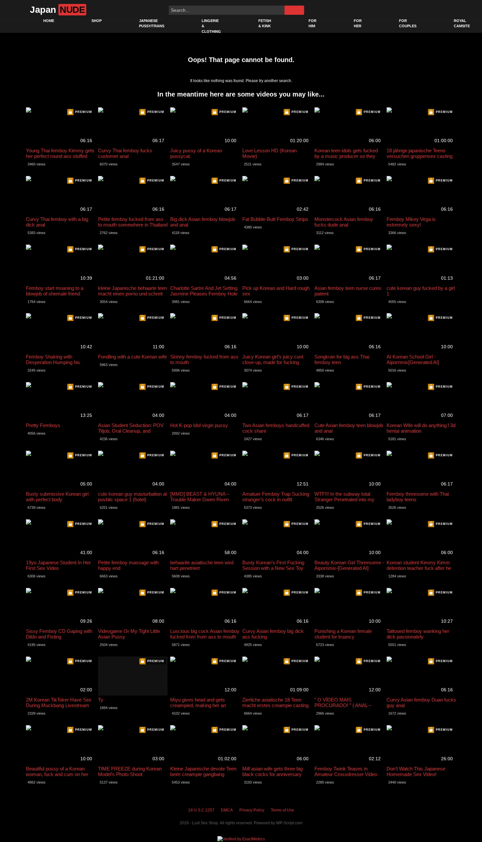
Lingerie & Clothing (211, 26)
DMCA (227, 810)
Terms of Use (282, 810)
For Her (358, 23)
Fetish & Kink (264, 23)
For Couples (407, 23)
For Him (312, 23)
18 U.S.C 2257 (201, 810)
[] (294, 10)
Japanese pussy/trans (151, 23)
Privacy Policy (251, 810)
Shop (96, 21)
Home (48, 21)
